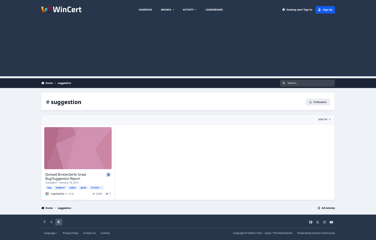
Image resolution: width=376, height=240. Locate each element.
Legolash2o (57, 193)
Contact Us (89, 233)
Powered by (316, 233)
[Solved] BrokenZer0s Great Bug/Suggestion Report (65, 176)
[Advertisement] (188, 49)
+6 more (95, 187)
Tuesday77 (51, 182)
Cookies (105, 233)
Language (50, 233)
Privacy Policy (70, 233)
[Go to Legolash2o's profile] (47, 194)
